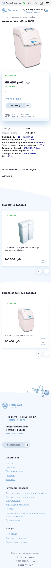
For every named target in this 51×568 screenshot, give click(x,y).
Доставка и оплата (15, 471)
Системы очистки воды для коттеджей (26, 493)
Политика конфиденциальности (25, 553)
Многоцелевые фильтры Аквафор (20, 17)
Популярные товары (16, 542)
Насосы (10, 509)
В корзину (15, 106)
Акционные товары (16, 538)
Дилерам (10, 475)
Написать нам (13, 445)
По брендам (12, 534)
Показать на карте (15, 420)
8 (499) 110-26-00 (16, 430)
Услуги (9, 463)
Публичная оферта (25, 557)
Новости (10, 467)
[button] (39, 271)
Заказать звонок (33, 12)
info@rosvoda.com (17, 426)
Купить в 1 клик (13, 99)
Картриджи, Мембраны (18, 504)
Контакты (10, 479)
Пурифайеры (13, 520)
